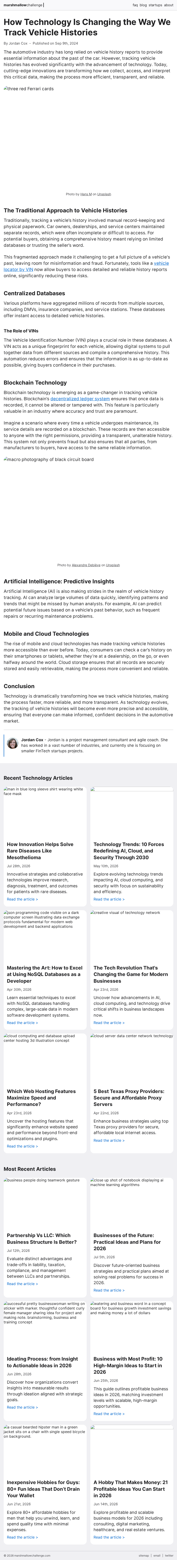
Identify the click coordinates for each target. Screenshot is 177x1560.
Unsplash (104, 194)
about (168, 5)
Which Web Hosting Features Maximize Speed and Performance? (41, 1097)
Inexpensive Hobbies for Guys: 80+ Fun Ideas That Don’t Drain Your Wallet (43, 1488)
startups (155, 5)
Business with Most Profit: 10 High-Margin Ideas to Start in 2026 (128, 1365)
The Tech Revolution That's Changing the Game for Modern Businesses (131, 974)
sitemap (144, 1555)
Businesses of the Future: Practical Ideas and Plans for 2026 (127, 1241)
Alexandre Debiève (86, 565)
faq (135, 5)
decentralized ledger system (80, 398)
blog (143, 5)
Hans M (86, 194)
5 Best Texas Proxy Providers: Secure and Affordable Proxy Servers (129, 1097)
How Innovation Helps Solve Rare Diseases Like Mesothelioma (40, 850)
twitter (169, 1555)
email (156, 1555)
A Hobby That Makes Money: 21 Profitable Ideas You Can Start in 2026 (131, 1488)
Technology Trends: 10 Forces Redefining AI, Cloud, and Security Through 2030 (129, 850)
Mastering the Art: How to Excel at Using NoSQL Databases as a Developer (45, 974)
